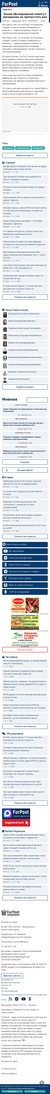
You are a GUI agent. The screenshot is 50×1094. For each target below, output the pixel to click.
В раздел (24, 462)
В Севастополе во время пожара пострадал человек (24, 188)
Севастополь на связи (16, 544)
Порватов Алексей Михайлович (23, 350)
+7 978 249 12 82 (8, 946)
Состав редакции (9, 991)
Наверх (42, 1083)
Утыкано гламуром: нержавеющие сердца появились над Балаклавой (22, 438)
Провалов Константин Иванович (24, 313)
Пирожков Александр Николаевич (24, 328)
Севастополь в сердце (19, 564)
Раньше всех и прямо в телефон (24, 571)
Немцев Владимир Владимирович (24, 364)
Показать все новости (25, 297)
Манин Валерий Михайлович (21, 321)
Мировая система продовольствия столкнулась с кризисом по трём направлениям (20, 504)
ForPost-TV (6, 985)
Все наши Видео (16, 551)
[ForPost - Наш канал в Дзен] (33, 999)
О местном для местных (20, 558)
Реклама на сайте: (9, 1061)
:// (36, 94)
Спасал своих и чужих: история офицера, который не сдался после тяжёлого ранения (24, 243)
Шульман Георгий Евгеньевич (22, 371)
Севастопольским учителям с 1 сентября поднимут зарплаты (22, 222)
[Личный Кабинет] (39, 2)
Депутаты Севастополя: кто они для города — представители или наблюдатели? (23, 424)
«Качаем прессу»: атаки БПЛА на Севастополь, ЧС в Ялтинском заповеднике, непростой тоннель (25, 210)
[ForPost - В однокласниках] (29, 999)
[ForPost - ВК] (16, 999)
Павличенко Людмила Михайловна (25, 335)
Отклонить (12, 1091)
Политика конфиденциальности (21, 1088)
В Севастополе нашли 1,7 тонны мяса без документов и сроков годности (22, 287)
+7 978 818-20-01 (9, 1069)
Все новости (7, 979)
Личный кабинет (25, 470)
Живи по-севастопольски (21, 585)
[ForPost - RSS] (10, 999)
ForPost (4, 134)
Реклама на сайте (9, 922)
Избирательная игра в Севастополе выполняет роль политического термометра (24, 452)
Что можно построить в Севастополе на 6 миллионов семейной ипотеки (23, 232)
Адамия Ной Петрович (19, 379)
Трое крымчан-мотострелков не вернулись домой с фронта (23, 198)
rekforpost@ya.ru (9, 1073)
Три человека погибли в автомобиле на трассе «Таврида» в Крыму (22, 178)
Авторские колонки (10, 982)
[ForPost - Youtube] (23, 999)
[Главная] (9, 3)
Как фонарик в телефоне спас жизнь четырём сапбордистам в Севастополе (24, 167)
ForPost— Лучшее (27, 1005)
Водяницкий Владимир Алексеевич (25, 357)
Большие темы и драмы (20, 578)
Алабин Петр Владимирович (21, 342)
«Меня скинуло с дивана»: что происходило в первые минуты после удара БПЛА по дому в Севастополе (24, 684)
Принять (35, 1091)
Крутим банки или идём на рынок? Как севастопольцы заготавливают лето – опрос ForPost (24, 255)
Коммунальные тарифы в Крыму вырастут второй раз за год (23, 277)
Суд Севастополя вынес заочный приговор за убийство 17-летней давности (24, 266)
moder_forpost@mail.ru (17, 941)
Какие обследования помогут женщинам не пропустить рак (26, 134)
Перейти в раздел (25, 387)
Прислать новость (25, 155)
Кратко (4, 988)
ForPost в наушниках (19, 592)
